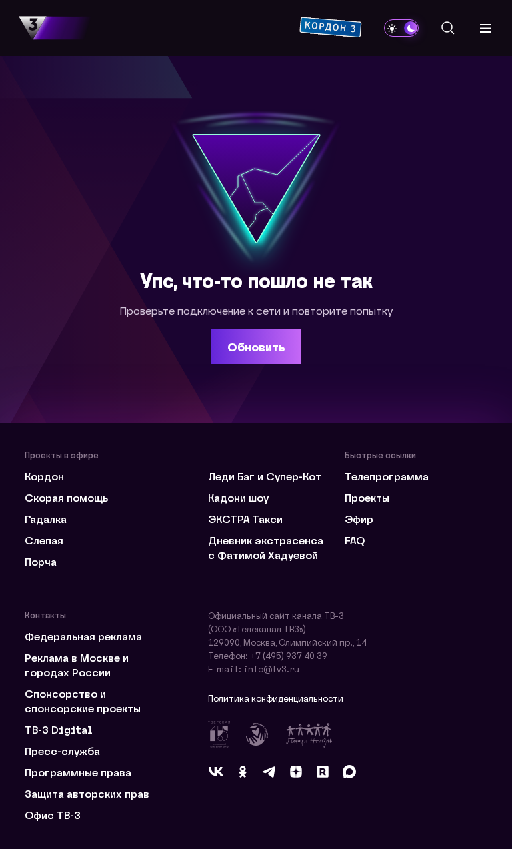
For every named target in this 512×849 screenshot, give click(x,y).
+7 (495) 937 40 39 (288, 655)
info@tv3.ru (271, 668)
